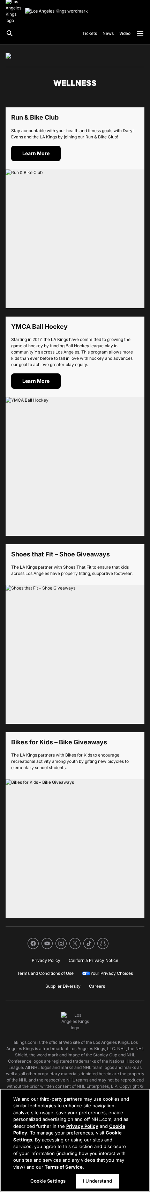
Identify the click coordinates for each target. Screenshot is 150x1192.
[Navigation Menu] (140, 33)
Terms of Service (64, 1167)
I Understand (97, 1181)
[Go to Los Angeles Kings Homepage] (56, 11)
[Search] (10, 33)
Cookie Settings (48, 1181)
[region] (75, 1140)
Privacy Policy (82, 1126)
